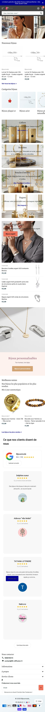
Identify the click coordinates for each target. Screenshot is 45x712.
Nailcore (22, 604)
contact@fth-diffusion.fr (14, 661)
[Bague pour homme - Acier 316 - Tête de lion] (12, 403)
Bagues (22, 197)
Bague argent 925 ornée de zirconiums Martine (15, 298)
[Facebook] (2, 680)
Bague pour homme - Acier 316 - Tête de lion (12, 420)
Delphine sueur (22, 475)
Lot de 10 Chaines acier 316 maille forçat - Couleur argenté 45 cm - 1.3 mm (12, 74)
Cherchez (41, 13)
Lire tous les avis (22, 645)
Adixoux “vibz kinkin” (22, 518)
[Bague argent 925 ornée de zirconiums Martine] (37, 298)
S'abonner (41, 687)
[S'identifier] (38, 8)
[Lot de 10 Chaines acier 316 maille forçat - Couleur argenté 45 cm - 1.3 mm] (12, 56)
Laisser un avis (14, 463)
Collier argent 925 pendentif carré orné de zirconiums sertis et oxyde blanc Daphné (15, 284)
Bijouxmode (21, 454)
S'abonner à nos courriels (11, 683)
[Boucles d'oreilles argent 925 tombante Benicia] (37, 269)
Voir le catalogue (3, 8)
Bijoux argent (10, 234)
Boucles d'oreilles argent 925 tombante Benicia (15, 269)
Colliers (22, 122)
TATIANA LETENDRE (22, 561)
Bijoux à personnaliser (23, 369)
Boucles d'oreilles (22, 172)
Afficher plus (12, 578)
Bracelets (22, 147)
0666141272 (9, 658)
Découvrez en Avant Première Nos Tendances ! (18, 692)
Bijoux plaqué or (10, 27)
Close (42, 2)
